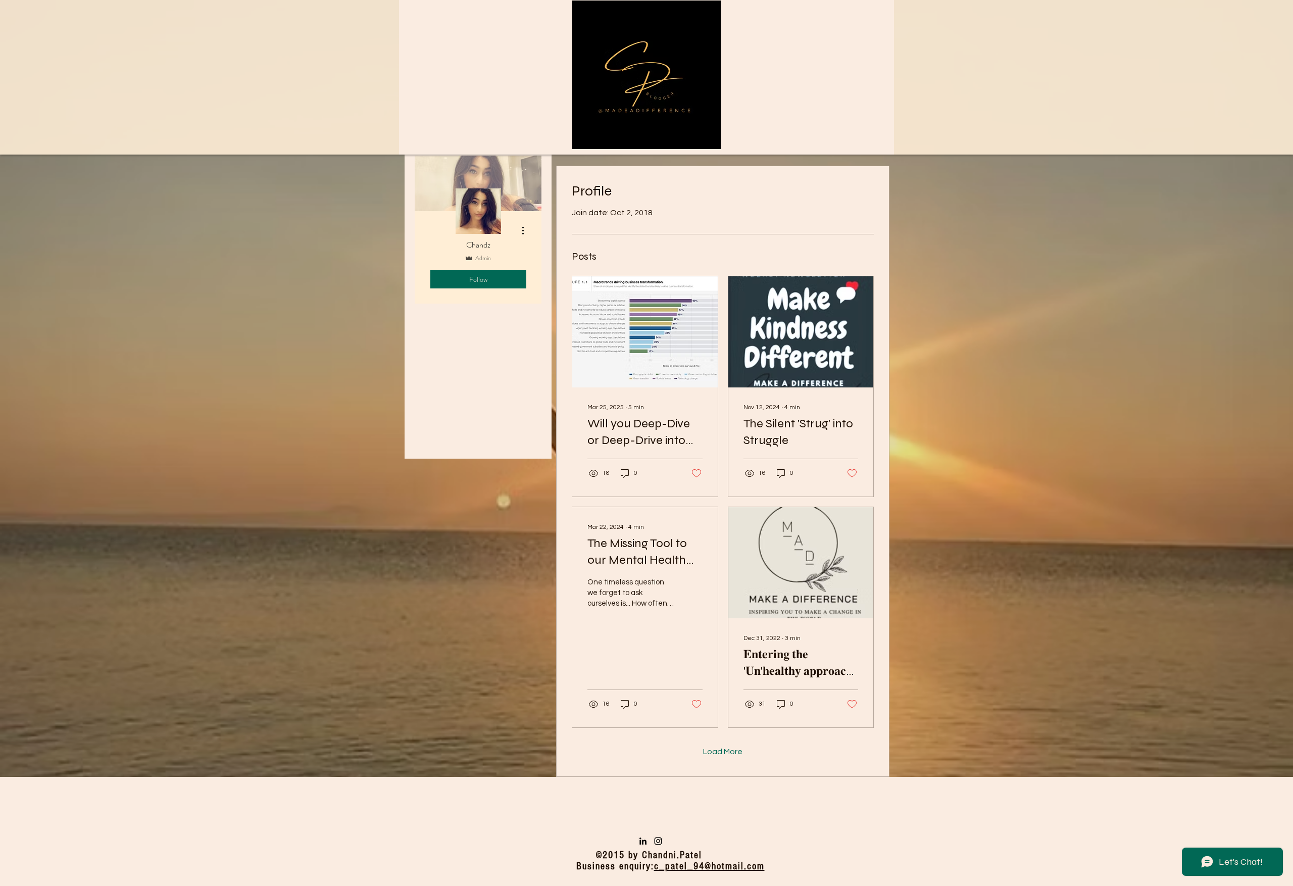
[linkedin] (643, 841)
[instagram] (658, 841)
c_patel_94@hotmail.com (709, 866)
